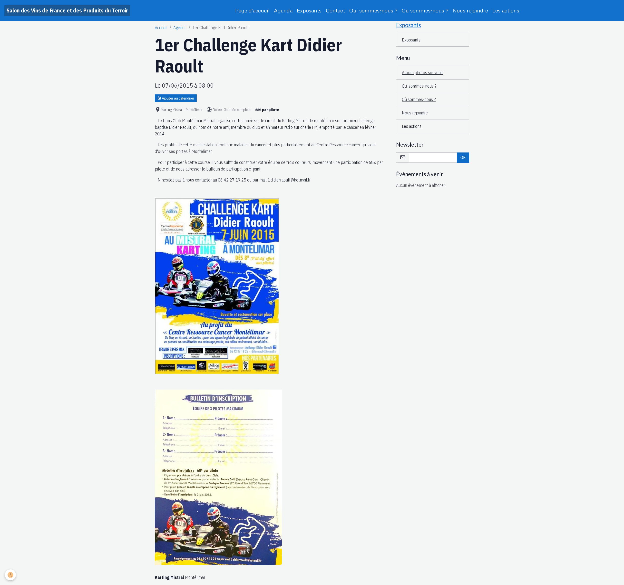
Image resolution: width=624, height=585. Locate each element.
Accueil (161, 27)
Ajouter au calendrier (177, 98)
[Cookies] (10, 574)
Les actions (505, 10)
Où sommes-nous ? (425, 10)
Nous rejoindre (470, 10)
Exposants (309, 10)
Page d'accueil (252, 10)
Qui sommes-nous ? (373, 10)
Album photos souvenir (422, 72)
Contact (335, 10)
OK (463, 157)
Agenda (283, 10)
